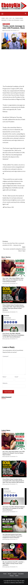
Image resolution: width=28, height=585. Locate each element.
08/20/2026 (13, 338)
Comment (6, 356)
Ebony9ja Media (7, 30)
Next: (14, 249)
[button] (2, 13)
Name (5, 376)
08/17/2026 (13, 539)
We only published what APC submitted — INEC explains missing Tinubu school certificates (14, 563)
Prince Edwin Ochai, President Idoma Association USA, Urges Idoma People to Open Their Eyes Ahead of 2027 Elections (13, 481)
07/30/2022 (14, 30)
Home (4, 573)
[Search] (26, 13)
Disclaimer (21, 573)
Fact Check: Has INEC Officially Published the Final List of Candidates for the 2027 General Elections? (13, 335)
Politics (7, 274)
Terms (16, 575)
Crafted (11, 582)
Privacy (12, 575)
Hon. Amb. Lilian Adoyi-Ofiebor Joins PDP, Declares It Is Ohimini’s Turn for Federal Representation (13, 280)
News (4, 274)
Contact (15, 573)
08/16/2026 (13, 566)
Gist (4, 301)
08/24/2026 (13, 283)
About (9, 573)
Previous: (13, 243)
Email (17, 376)
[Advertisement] (14, 65)
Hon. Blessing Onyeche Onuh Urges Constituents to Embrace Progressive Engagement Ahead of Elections (12, 536)
